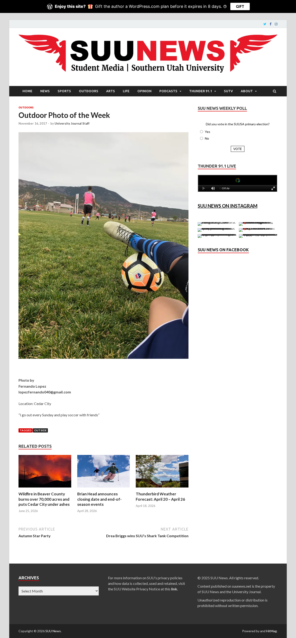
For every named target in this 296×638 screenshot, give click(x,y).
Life (126, 91)
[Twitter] (265, 24)
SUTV (228, 91)
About (247, 91)
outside (40, 430)
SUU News (53, 631)
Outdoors (88, 91)
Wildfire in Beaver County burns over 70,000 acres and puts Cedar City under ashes (44, 498)
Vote (237, 149)
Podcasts (168, 91)
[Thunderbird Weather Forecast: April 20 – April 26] (162, 488)
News (45, 91)
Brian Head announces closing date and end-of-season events (99, 498)
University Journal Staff (72, 123)
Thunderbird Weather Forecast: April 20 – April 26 (160, 496)
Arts (110, 91)
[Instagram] (276, 24)
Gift (240, 6)
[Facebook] (270, 24)
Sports (64, 91)
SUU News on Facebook (223, 249)
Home (27, 91)
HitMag (271, 631)
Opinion (144, 91)
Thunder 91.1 (200, 91)
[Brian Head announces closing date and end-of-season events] (103, 488)
